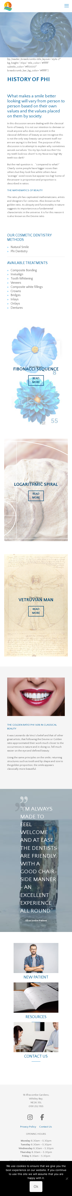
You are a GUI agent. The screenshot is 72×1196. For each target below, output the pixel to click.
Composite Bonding (24, 270)
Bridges (16, 295)
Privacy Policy (28, 1126)
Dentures (17, 308)
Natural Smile (20, 247)
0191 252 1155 (36, 1106)
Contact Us (45, 1126)
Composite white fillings (27, 287)
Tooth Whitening (22, 278)
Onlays (15, 303)
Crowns (16, 291)
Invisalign (17, 274)
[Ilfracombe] (8, 6)
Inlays (15, 299)
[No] (67, 1179)
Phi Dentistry (19, 251)
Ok (36, 1186)
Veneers (16, 282)
